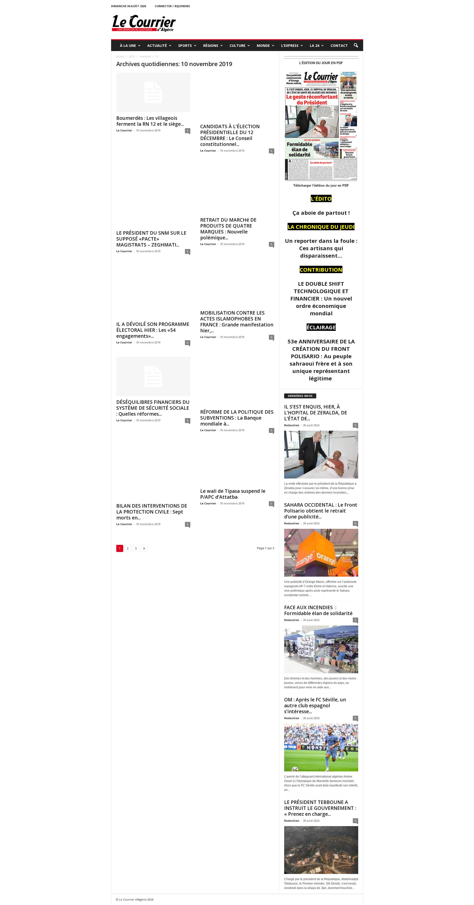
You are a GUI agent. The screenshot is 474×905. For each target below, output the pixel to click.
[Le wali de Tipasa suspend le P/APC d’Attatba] (237, 464)
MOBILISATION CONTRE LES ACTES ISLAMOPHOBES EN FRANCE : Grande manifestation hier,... (236, 322)
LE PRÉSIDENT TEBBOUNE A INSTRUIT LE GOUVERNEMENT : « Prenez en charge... (320, 808)
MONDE (263, 45)
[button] (355, 45)
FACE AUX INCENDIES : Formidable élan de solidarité (318, 610)
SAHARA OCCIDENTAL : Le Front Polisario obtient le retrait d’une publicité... (320, 511)
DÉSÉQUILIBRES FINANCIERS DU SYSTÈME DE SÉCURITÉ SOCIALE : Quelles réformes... (153, 408)
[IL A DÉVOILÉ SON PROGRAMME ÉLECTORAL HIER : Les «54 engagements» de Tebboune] (153, 292)
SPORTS (185, 45)
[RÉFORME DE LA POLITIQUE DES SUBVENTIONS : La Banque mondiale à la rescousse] (237, 381)
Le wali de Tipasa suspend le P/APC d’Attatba (232, 494)
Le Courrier (124, 130)
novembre (145, 56)
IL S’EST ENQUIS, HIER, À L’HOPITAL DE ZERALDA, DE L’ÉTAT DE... (315, 413)
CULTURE (237, 45)
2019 (132, 56)
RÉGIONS (210, 45)
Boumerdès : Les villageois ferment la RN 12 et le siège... (150, 121)
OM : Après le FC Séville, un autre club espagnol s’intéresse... (315, 705)
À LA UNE (128, 45)
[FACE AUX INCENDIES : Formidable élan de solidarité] (321, 649)
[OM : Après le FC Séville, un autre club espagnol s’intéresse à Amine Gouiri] (321, 747)
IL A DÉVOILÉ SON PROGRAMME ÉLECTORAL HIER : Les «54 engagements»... (152, 330)
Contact (339, 45)
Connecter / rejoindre (172, 6)
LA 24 (314, 45)
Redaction (291, 425)
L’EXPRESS (289, 45)
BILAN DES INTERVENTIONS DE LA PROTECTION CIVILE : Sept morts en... (151, 512)
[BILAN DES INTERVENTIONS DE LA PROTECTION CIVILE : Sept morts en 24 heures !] (153, 472)
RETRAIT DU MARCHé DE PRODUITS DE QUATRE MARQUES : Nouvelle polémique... (228, 229)
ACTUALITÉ (157, 45)
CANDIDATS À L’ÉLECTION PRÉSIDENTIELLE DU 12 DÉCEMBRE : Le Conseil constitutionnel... (230, 135)
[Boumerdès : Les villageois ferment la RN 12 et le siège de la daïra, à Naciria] (153, 92)
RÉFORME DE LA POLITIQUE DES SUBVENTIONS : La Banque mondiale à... (237, 418)
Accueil (120, 56)
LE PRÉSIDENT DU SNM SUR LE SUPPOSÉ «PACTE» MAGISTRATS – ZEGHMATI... (151, 239)
